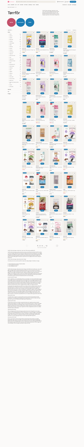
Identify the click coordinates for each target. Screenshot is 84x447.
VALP (16, 4)
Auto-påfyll (69, 4)
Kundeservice (65, 4)
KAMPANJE (30, 4)
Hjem (8, 7)
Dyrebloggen (74, 4)
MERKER (37, 4)
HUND (9, 4)
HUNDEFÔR (12, 4)
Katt (10, 7)
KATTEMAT (21, 4)
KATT (18, 4)
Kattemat (13, 7)
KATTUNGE (26, 4)
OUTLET (34, 4)
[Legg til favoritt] (34, 33)
